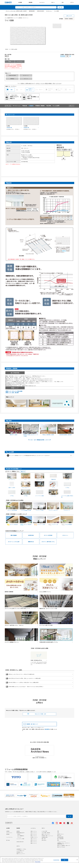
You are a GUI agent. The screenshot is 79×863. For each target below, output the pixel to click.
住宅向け (18, 834)
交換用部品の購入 (45, 837)
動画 (58, 840)
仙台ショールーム (34, 832)
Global (8, 840)
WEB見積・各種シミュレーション (47, 835)
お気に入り (68, 15)
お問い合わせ (44, 840)
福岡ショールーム (34, 843)
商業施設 (12, 78)
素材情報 (18, 831)
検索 (60, 7)
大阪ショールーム (34, 838)
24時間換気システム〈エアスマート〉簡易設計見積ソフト (63, 843)
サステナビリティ (9, 832)
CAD (58, 832)
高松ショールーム (34, 841)
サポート (43, 828)
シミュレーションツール (61, 841)
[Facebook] (53, 823)
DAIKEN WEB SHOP (20, 841)
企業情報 (7, 831)
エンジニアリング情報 (20, 838)
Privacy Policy (37, 861)
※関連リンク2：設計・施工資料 (12, 392)
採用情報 (7, 834)
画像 (58, 831)
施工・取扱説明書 (60, 838)
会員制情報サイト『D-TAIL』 (21, 849)
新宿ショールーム (34, 835)
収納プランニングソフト (21, 853)
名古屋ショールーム (34, 837)
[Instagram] (57, 823)
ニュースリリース (9, 837)
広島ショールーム (34, 840)
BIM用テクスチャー (60, 834)
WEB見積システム (20, 852)
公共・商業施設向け (20, 835)
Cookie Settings (56, 859)
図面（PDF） (59, 835)
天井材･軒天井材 (12, 75)
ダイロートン (26, 75)
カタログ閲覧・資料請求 (46, 832)
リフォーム (19, 837)
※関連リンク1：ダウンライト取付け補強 (13, 391)
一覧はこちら (22, 471)
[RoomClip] (72, 823)
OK (64, 859)
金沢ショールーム (34, 834)
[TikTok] (68, 823)
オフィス (26, 78)
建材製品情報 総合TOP (20, 832)
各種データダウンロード (46, 834)
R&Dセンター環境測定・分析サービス (63, 845)
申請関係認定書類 (60, 837)
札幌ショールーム (34, 831)
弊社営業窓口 (47, 729)
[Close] (77, 859)
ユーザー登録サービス (20, 850)
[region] (39, 860)
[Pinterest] (64, 823)
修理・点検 (43, 838)
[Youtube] (60, 823)
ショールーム (33, 828)
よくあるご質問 (44, 831)
